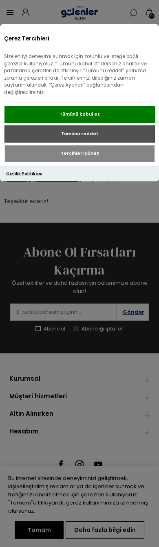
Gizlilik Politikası (24, 174)
